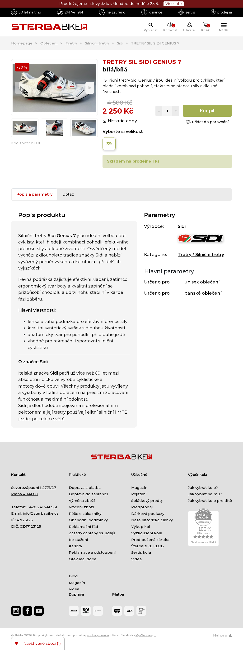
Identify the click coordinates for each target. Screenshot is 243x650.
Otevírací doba (82, 559)
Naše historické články (152, 520)
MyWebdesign (146, 635)
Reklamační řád (83, 526)
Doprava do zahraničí (88, 494)
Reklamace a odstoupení (92, 552)
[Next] (89, 88)
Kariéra (75, 546)
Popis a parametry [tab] (34, 194)
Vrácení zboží (81, 507)
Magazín (139, 487)
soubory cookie (98, 635)
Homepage (22, 43)
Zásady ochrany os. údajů (92, 533)
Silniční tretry (97, 43)
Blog (73, 576)
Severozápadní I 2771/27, (33, 487)
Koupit (207, 110)
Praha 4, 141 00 (24, 494)
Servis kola (141, 552)
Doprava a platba (85, 487)
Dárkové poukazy (147, 513)
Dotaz (68, 194)
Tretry (71, 43)
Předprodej (142, 507)
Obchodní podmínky (88, 520)
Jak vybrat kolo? (203, 487)
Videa (136, 559)
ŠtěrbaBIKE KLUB (147, 546)
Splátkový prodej (147, 500)
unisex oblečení (202, 282)
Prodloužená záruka (150, 539)
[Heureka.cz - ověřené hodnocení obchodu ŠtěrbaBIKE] (203, 527)
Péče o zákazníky (85, 513)
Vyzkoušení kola (146, 533)
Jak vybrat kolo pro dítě (210, 500)
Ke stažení (78, 539)
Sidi (120, 43)
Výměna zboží (82, 500)
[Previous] (19, 88)
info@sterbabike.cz (41, 513)
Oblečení (49, 43)
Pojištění (139, 494)
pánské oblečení (202, 293)
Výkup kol (140, 526)
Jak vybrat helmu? (205, 494)
